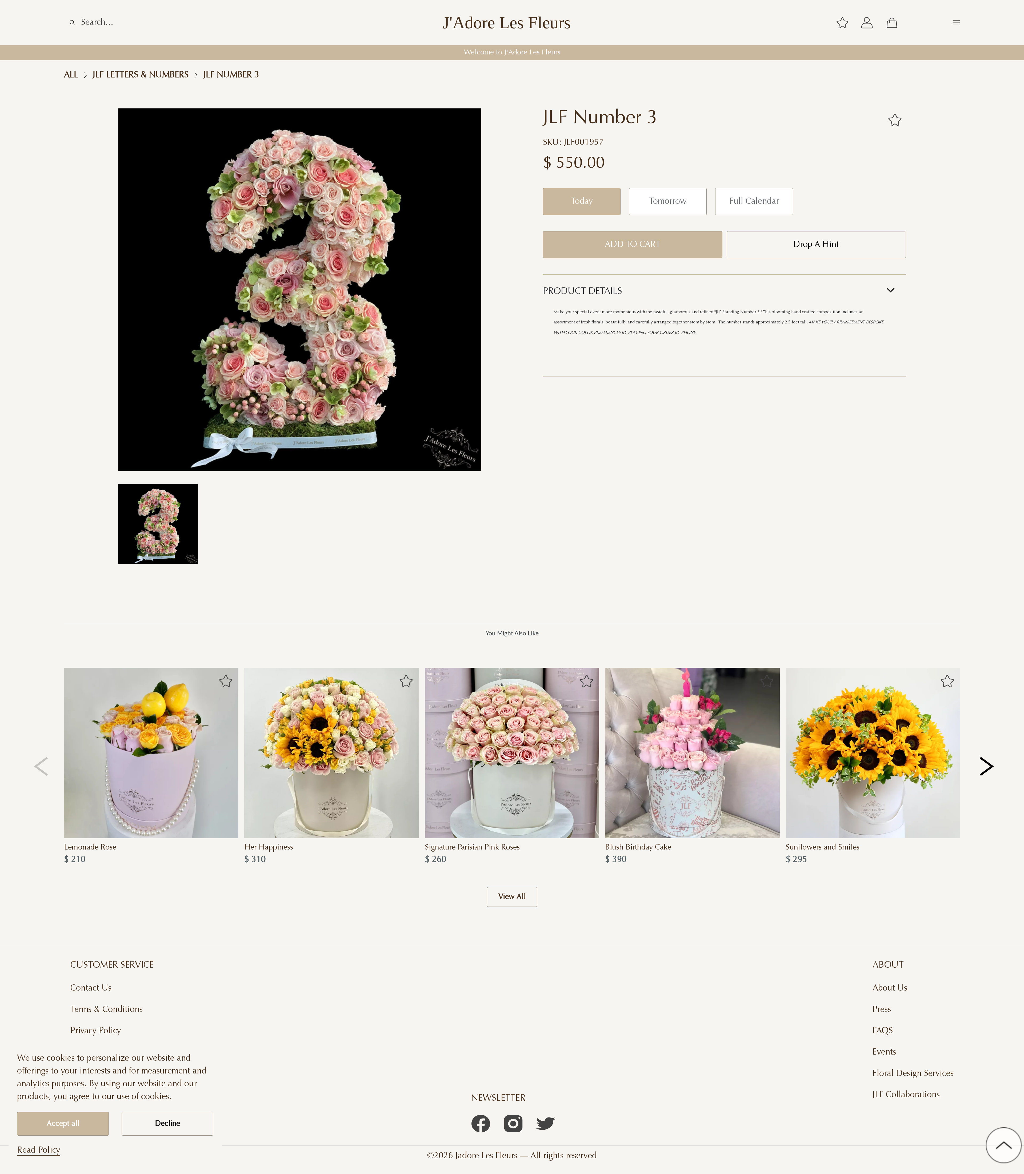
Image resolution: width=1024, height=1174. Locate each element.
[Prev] (41, 766)
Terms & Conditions (106, 1009)
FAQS (883, 1031)
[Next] (987, 766)
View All (512, 897)
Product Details (582, 291)
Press (882, 1009)
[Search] (72, 22)
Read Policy (38, 1150)
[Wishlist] (842, 22)
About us (890, 988)
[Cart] (892, 22)
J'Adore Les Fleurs (507, 22)
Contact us (90, 988)
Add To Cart (632, 245)
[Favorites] (895, 120)
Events (884, 1052)
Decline (167, 1124)
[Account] (867, 22)
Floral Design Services (913, 1073)
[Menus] (956, 22)
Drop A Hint (816, 245)
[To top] (1003, 1145)
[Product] (151, 753)
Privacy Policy (95, 1031)
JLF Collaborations (906, 1095)
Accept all (63, 1124)
